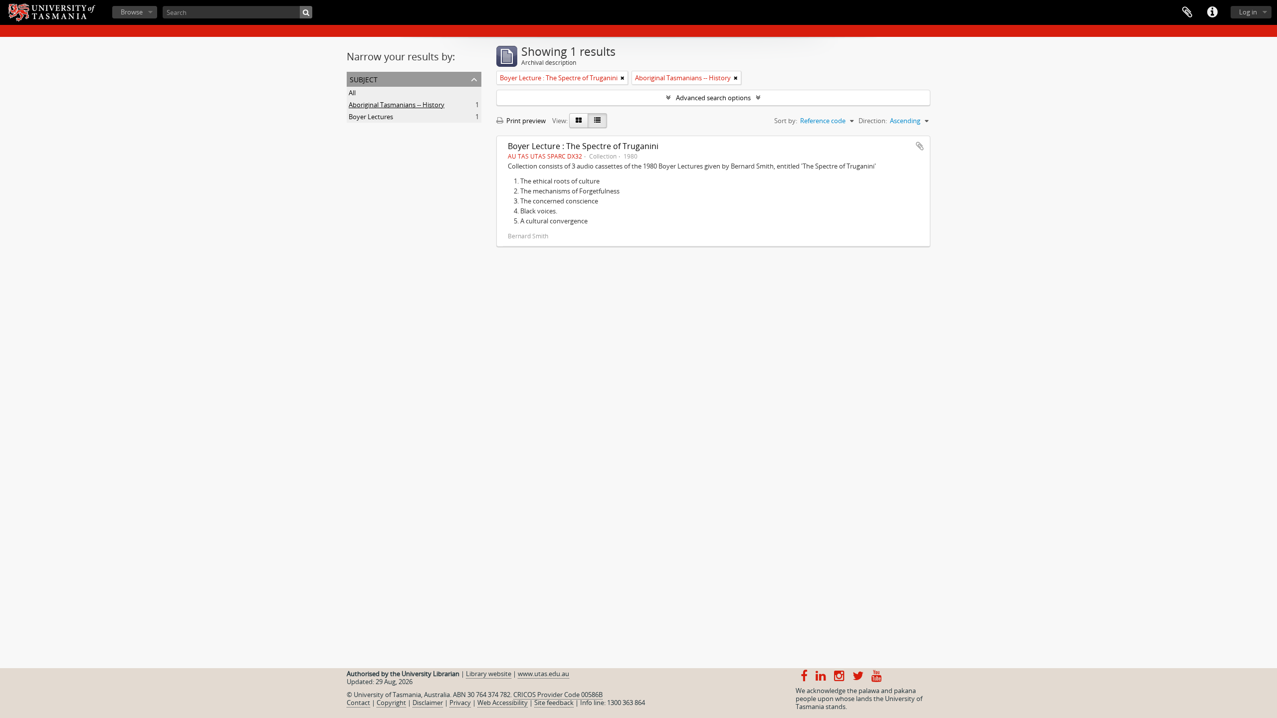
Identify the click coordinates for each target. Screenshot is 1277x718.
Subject (364, 78)
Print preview (525, 120)
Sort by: (785, 120)
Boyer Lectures (371, 116)
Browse (132, 11)
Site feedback (554, 702)
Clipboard (1187, 12)
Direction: (872, 120)
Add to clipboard (920, 146)
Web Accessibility (502, 702)
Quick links (1212, 12)
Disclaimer (428, 702)
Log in (1248, 11)
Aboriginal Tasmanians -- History (396, 104)
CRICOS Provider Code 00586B (558, 694)
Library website (488, 673)
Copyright (391, 702)
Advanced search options (713, 97)
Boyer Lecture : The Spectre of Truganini (583, 146)
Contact (358, 702)
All (352, 92)
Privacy (460, 702)
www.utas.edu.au (543, 673)
